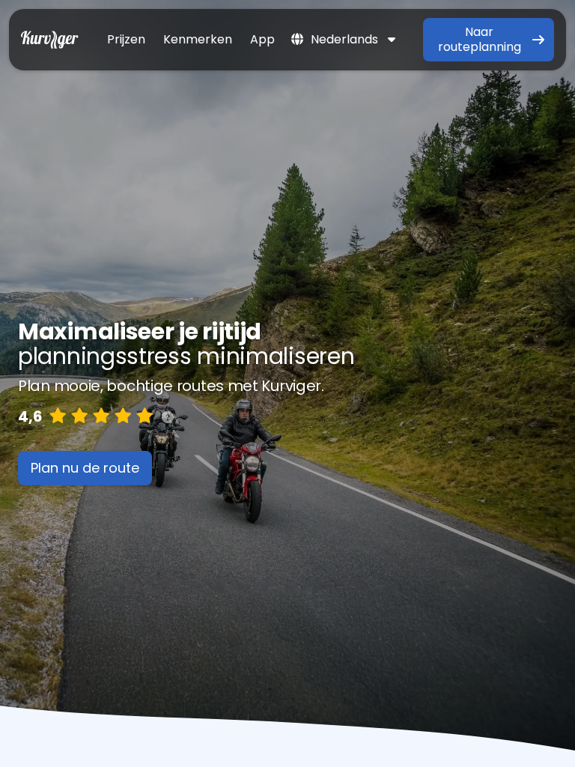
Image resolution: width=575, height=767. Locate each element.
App (262, 39)
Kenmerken (197, 39)
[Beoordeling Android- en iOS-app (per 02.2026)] (167, 416)
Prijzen (126, 39)
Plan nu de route (85, 467)
